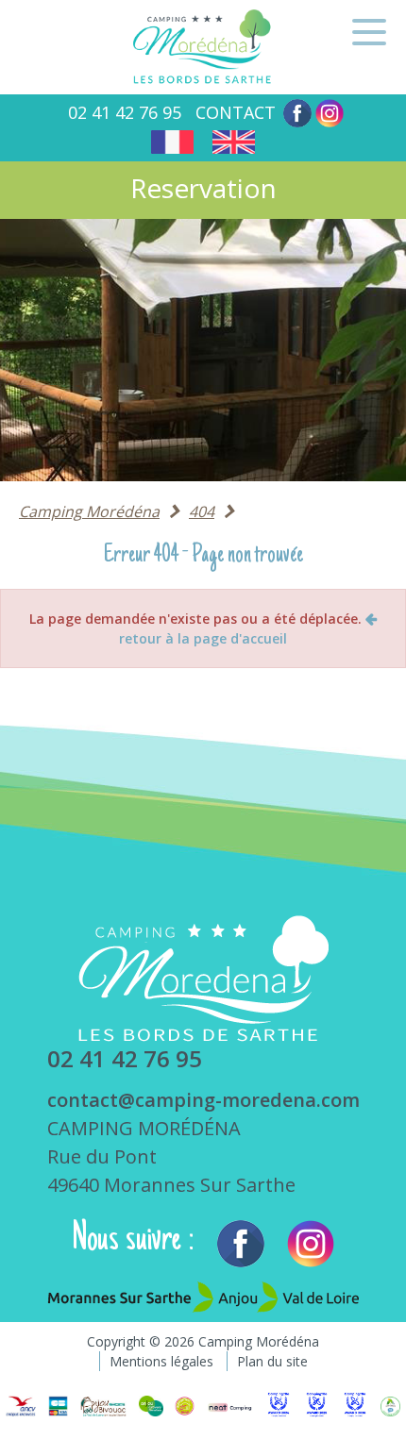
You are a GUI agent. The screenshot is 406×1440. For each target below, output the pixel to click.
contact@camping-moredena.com (203, 1100)
